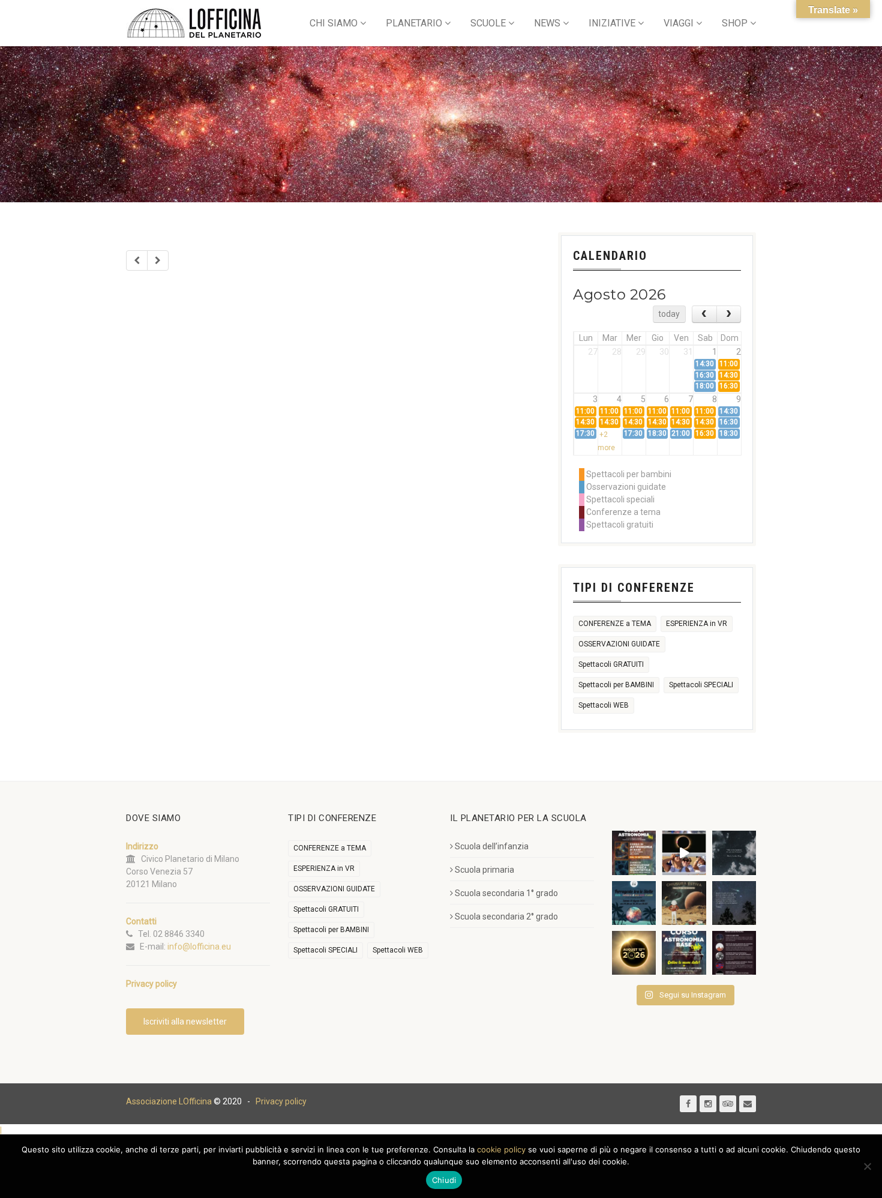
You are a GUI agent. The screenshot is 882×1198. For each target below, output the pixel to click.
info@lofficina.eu (199, 946)
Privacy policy (281, 1101)
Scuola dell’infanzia (492, 846)
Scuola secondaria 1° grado (506, 893)
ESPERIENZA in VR (696, 623)
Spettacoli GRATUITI (611, 664)
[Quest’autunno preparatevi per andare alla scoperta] (634, 852)
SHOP (735, 23)
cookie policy (501, 1149)
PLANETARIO (414, 23)
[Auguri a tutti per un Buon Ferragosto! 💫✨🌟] (734, 852)
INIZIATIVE (612, 23)
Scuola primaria (484, 869)
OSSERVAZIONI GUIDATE (619, 644)
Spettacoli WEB (603, 705)
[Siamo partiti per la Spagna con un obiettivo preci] (684, 852)
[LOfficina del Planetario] (194, 23)
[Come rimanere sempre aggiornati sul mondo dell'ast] (734, 953)
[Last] (158, 260)
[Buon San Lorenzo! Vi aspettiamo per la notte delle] (734, 903)
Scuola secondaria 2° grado (506, 916)
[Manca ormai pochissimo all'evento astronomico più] (634, 953)
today (669, 314)
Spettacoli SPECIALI (701, 685)
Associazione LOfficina (169, 1101)
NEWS (547, 23)
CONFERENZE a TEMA (614, 623)
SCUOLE (488, 23)
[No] (867, 1166)
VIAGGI (679, 23)
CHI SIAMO (334, 23)
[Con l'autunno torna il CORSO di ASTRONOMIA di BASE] (684, 953)
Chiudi (444, 1180)
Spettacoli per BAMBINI (616, 685)
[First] (137, 260)
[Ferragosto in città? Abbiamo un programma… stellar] (634, 903)
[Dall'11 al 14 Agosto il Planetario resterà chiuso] (684, 903)
